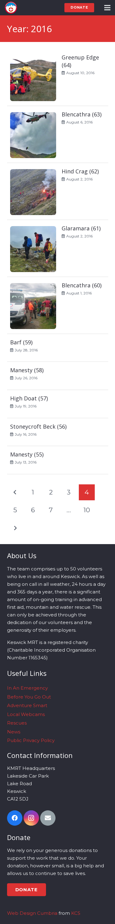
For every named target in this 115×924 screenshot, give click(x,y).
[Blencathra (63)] (57, 134)
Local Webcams (26, 714)
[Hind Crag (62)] (57, 191)
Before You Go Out (29, 697)
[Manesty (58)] (57, 376)
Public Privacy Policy (31, 740)
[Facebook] (14, 818)
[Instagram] (31, 818)
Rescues (17, 723)
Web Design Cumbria (32, 913)
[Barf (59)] (57, 348)
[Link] (11, 8)
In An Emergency (27, 688)
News (13, 732)
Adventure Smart (27, 705)
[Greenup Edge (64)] (57, 77)
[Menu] (107, 7)
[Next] (15, 528)
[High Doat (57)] (57, 404)
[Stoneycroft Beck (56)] (57, 432)
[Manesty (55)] (57, 460)
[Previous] (15, 492)
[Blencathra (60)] (57, 305)
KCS (75, 913)
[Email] (48, 818)
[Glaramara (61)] (57, 248)
